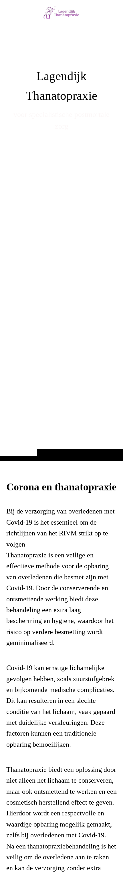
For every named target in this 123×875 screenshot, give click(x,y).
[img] (61, 241)
